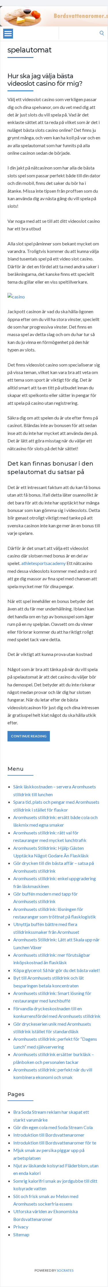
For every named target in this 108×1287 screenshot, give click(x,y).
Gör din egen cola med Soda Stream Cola (53, 1127)
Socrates (65, 1270)
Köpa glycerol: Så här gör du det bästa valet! (56, 970)
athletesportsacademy (43, 563)
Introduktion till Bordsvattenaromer (48, 1134)
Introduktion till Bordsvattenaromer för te (54, 1142)
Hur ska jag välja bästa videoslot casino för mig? (44, 79)
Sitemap (21, 1234)
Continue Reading (28, 736)
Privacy (20, 1226)
